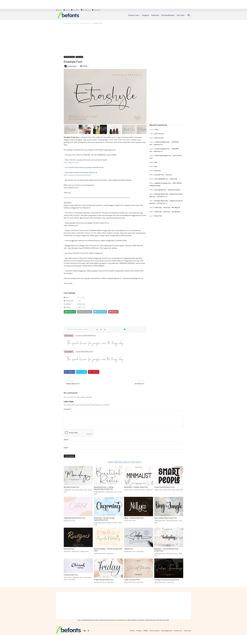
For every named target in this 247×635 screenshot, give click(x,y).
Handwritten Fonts (86, 23)
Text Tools (180, 15)
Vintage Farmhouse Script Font (166, 580)
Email (66, 448)
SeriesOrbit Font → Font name (163, 175)
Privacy (139, 631)
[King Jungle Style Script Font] (168, 506)
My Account (76, 10)
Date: (67, 297)
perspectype (81, 304)
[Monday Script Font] (78, 475)
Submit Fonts (97, 10)
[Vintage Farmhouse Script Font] (168, 568)
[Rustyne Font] (78, 537)
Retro (156, 129)
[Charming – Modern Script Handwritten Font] (108, 506)
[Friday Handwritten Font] (108, 568)
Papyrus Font (158, 216)
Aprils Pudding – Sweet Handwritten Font (108, 550)
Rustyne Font (69, 549)
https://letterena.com (71, 162)
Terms (132, 631)
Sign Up (66, 10)
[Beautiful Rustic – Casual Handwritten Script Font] (108, 475)
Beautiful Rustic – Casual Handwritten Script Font (103, 488)
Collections (155, 15)
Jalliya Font (128, 549)
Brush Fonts (67, 551)
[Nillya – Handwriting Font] (138, 506)
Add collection (101, 312)
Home (65, 23)
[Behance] (85, 631)
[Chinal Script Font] (78, 566)
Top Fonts (187, 631)
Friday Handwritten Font (103, 580)
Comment (68, 409)
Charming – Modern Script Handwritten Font (104, 519)
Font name (157, 170)
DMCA (145, 631)
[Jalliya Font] (138, 537)
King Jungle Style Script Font (165, 518)
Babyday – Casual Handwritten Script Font (166, 550)
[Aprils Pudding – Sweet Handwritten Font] (108, 537)
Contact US (178, 631)
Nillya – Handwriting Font (134, 518)
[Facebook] (88, 631)
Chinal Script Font (71, 575)
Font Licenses (155, 631)
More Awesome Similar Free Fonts (124, 462)
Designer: (68, 304)
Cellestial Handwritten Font (74, 518)
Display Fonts (128, 490)
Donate (114, 312)
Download (71, 312)
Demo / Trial (81, 307)
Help (155, 162)
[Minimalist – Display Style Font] (138, 475)
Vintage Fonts (84, 551)
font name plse (159, 134)
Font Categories (73, 23)
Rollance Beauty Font (73, 384)
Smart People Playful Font (164, 487)
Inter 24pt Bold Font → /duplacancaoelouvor (167, 190)
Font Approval (167, 631)
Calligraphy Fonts (69, 490)
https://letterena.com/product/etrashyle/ (77, 175)
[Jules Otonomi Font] (138, 568)
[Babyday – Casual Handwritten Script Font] (168, 537)
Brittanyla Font (139, 384)
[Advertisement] (123, 39)
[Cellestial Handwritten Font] (78, 506)
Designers (145, 15)
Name (66, 440)
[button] (188, 16)
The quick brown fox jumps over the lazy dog (94, 343)
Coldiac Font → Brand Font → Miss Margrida (167, 207)
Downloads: (70, 301)
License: (68, 307)
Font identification (168, 15)
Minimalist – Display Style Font (136, 487)
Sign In (59, 10)
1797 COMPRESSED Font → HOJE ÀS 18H (165, 179)
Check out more (85, 312)
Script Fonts (79, 57)
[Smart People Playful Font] (168, 475)
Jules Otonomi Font (132, 580)
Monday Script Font (71, 487)
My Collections (86, 10)
